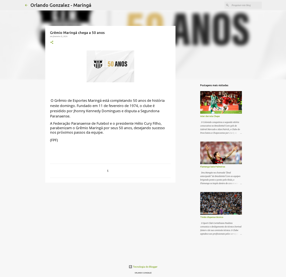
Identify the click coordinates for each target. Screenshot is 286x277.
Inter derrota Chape (210, 116)
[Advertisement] (110, 208)
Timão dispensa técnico (211, 217)
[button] (52, 42)
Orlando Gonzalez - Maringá (60, 5)
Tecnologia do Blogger (144, 266)
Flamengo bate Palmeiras (212, 167)
